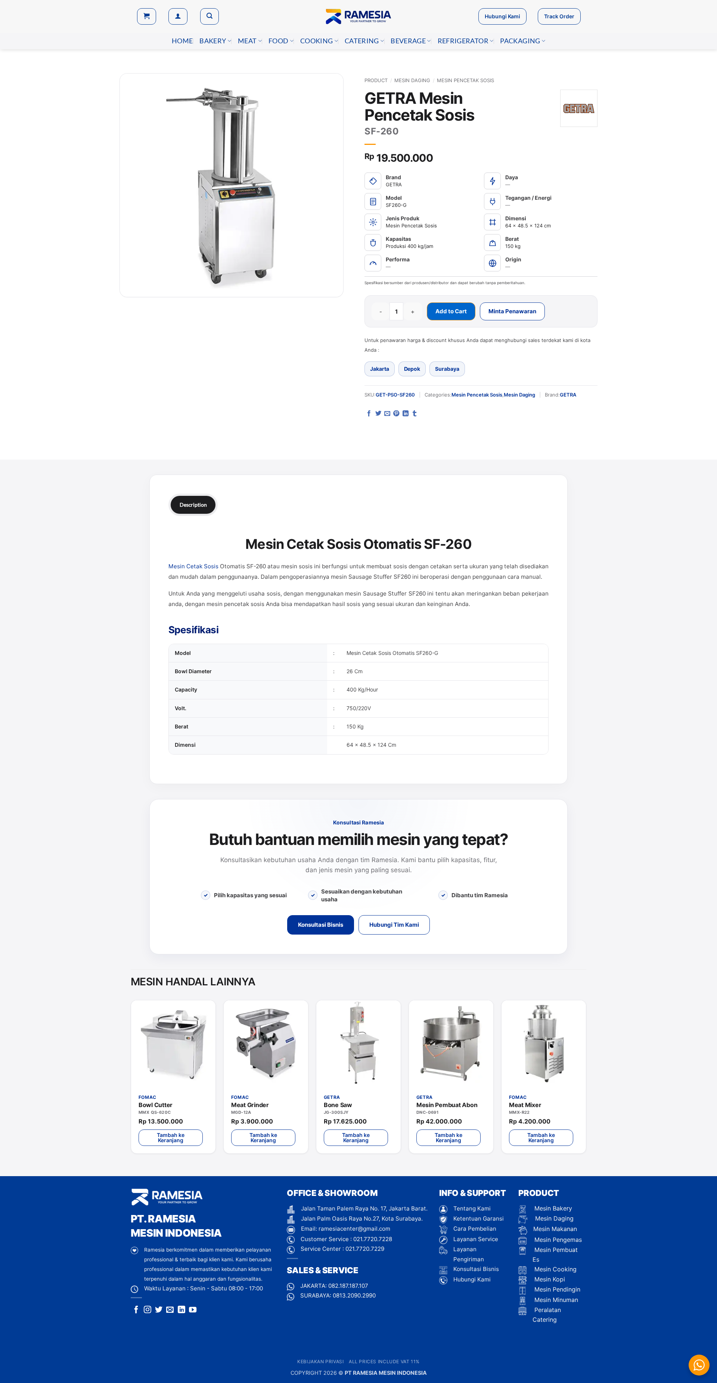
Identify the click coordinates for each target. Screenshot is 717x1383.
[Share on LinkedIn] (406, 413)
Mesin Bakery (552, 1208)
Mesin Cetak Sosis (193, 566)
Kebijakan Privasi (320, 1361)
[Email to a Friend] (387, 413)
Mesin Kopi (549, 1279)
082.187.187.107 (348, 1285)
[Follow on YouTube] (192, 1310)
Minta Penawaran (512, 311)
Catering (362, 41)
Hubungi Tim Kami (394, 924)
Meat (247, 41)
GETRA (568, 395)
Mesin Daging (412, 80)
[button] (146, 16)
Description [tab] (193, 504)
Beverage (408, 41)
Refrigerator (463, 41)
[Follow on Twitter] (158, 1310)
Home (182, 41)
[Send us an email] (170, 1310)
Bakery (212, 41)
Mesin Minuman (555, 1299)
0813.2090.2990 (354, 1295)
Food (278, 41)
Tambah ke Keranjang (170, 1137)
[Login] (177, 16)
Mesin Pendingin (556, 1289)
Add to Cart (451, 311)
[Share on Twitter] (378, 413)
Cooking (316, 41)
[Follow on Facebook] (136, 1310)
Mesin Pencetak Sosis (465, 80)
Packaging (520, 41)
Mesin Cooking (555, 1269)
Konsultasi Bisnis (320, 924)
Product (376, 80)
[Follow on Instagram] (147, 1310)
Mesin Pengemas (557, 1239)
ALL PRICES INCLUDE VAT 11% (384, 1361)
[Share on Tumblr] (415, 413)
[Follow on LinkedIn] (181, 1310)
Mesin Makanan (555, 1229)
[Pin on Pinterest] (396, 413)
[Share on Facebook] (369, 413)
